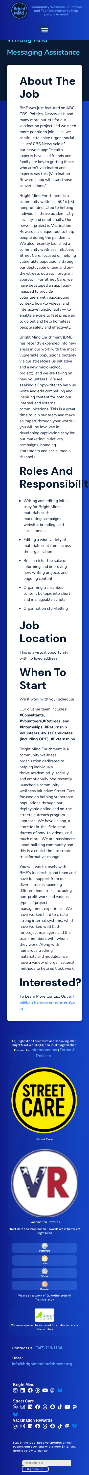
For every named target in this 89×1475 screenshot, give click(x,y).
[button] (44, 29)
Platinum (44, 1250)
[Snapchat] (52, 1406)
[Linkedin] (22, 1390)
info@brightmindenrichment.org (47, 1002)
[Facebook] (30, 1390)
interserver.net (43, 1050)
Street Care (23, 1401)
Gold (44, 1263)
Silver (44, 1276)
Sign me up (35, 1469)
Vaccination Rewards (32, 1420)
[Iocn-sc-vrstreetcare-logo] (15, 1406)
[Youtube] (45, 1390)
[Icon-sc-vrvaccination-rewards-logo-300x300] (15, 1426)
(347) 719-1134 (48, 1348)
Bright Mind (24, 1385)
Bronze (44, 1289)
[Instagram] (15, 1390)
